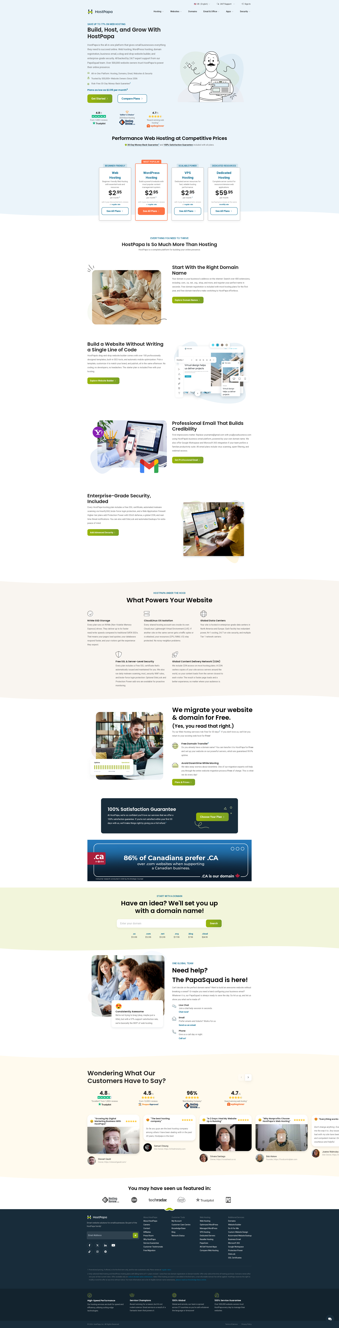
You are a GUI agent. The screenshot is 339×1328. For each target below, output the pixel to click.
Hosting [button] (157, 11)
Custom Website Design (238, 1232)
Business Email (234, 1239)
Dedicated (224, 173)
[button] (202, 4)
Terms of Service (231, 1324)
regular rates (166, 1270)
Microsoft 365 (234, 1243)
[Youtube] (113, 1245)
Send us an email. (187, 1025)
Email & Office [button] (210, 11)
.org (177, 934)
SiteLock (231, 1254)
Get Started (98, 98)
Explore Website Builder (102, 380)
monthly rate (224, 204)
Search (214, 923)
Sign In (247, 4)
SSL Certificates (235, 1258)
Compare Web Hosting (209, 1250)
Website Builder (234, 1225)
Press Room (148, 1236)
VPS (188, 173)
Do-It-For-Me (233, 1228)
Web (115, 173)
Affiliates (147, 1232)
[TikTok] (89, 1251)
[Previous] (241, 1078)
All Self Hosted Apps (208, 1247)
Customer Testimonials (153, 1247)
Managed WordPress (208, 1228)
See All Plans (113, 211)
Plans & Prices (182, 782)
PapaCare (204, 1243)
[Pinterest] (105, 1251)
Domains (192, 11)
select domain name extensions (140, 1277)
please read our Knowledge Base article (191, 1280)
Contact (146, 1228)
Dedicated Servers (207, 1236)
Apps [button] (228, 11)
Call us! (182, 1038)
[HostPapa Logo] (113, 1217)
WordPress (151, 173)
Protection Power (235, 1250)
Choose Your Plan (211, 816)
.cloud (205, 934)
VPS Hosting (205, 1232)
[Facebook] (89, 1245)
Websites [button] (174, 11)
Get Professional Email (186, 460)
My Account (177, 1221)
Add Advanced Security (101, 532)
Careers (146, 1225)
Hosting (115, 177)
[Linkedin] (105, 1245)
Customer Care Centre (181, 1225)
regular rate (115, 204)
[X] (97, 1245)
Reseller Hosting (206, 1239)
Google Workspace (236, 1247)
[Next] (248, 1078)
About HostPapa (150, 1221)
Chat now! (184, 1012)
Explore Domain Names (186, 300)
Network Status (178, 1236)
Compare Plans (131, 98)
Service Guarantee (151, 1243)
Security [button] (244, 11)
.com (148, 934)
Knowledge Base (179, 1228)
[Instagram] (97, 1251)
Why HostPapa (149, 1239)
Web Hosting (205, 1221)
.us (134, 934)
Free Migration (149, 1250)
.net (162, 934)
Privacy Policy (247, 1324)
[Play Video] (113, 1140)
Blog (173, 1232)
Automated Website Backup (240, 1236)
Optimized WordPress (209, 1225)
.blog (190, 934)
